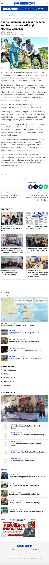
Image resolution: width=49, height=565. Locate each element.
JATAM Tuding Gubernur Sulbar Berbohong (27, 435)
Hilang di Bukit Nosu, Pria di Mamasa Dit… (25, 341)
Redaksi (36, 549)
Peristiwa (4, 323)
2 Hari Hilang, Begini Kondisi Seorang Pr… (25, 350)
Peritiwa (5, 293)
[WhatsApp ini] (46, 186)
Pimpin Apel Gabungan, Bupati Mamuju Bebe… (26, 444)
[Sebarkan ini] (30, 186)
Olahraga (7, 386)
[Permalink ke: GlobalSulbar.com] (3, 33)
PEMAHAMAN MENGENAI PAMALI (23, 461)
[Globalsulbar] (24, 3)
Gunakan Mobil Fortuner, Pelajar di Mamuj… (26, 359)
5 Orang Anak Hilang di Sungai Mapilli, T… (25, 333)
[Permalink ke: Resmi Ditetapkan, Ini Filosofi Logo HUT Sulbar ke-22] (37, 218)
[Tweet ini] (35, 186)
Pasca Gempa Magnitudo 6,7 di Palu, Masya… (18, 326)
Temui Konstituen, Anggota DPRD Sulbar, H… (26, 511)
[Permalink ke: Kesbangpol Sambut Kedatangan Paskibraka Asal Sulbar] (12, 218)
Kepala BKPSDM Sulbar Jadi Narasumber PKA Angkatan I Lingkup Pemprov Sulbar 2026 (12, 250)
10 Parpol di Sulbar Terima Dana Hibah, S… (25, 503)
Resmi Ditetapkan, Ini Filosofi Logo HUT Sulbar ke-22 (24, 9)
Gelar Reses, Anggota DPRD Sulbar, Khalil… (26, 494)
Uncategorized (16, 458)
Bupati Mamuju (9, 378)
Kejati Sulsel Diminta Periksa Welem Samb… (28, 452)
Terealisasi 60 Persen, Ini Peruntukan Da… (25, 485)
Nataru (7, 374)
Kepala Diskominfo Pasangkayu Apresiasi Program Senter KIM (9, 272)
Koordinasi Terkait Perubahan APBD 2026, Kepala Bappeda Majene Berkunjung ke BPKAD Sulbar (37, 273)
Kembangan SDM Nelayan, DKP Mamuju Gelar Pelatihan (11, 195)
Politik (4, 470)
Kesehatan (14, 424)
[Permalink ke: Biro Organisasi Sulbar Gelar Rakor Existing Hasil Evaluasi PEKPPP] (37, 240)
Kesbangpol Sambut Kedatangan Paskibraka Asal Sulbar (11, 228)
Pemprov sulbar (10, 370)
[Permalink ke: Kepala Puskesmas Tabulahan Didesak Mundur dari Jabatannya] (24, 408)
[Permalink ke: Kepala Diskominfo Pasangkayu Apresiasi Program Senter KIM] (12, 262)
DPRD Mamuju (9, 382)
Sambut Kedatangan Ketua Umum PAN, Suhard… (28, 477)
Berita (13, 432)
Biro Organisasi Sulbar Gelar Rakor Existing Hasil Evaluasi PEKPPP (36, 250)
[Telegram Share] (40, 186)
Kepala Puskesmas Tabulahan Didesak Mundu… (25, 427)
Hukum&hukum (15, 450)
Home (12, 549)
